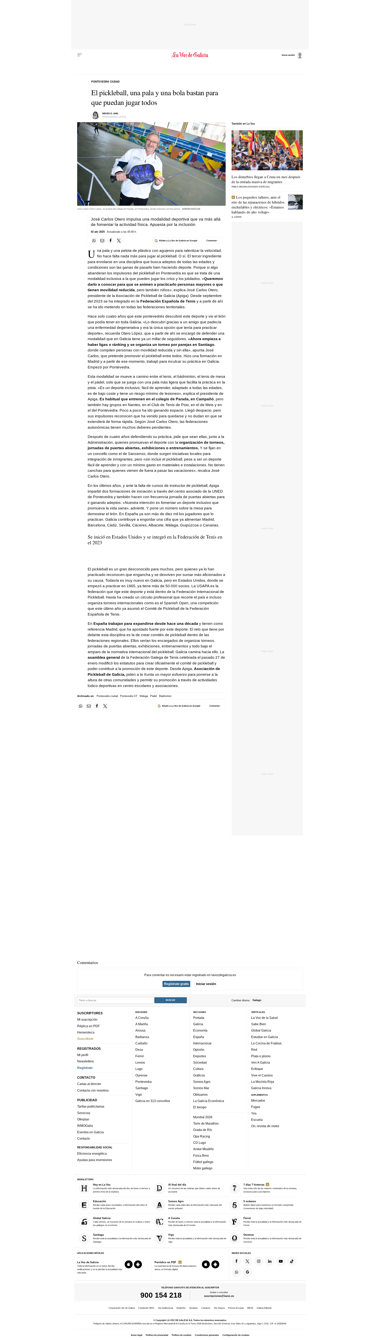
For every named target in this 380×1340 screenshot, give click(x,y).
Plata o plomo (261, 1056)
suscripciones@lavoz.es (219, 1295)
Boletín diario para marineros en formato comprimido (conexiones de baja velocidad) (268, 1205)
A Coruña (142, 1017)
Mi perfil (82, 1055)
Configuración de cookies (235, 1335)
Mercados (258, 1100)
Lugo (138, 1069)
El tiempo (199, 1107)
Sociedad (200, 1062)
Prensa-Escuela (236, 1308)
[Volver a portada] (190, 55)
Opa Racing (201, 1136)
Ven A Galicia (260, 1062)
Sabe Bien (258, 1024)
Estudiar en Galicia (264, 1037)
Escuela (257, 1119)
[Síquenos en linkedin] (270, 1261)
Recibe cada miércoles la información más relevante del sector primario (195, 1205)
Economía (200, 1030)
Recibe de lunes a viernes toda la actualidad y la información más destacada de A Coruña (197, 1221)
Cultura (198, 1069)
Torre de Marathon (206, 1123)
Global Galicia (261, 1030)
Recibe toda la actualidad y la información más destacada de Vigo (197, 1238)
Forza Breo (201, 1155)
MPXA (250, 1308)
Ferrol (139, 1056)
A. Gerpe (237, 217)
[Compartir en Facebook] (110, 240)
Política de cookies (181, 1335)
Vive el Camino (262, 1075)
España (198, 1037)
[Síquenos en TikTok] (292, 1261)
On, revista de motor (265, 1126)
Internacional (202, 1043)
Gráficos (199, 1075)
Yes (253, 1113)
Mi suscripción (87, 1019)
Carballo (141, 1043)
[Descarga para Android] (138, 1264)
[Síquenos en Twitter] (247, 1261)
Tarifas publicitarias (90, 1106)
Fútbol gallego (203, 1162)
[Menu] (80, 55)
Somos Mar (201, 1088)
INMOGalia (85, 1125)
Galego (257, 1000)
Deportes (199, 1056)
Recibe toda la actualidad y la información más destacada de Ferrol (272, 1221)
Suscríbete (85, 1038)
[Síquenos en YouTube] (281, 1261)
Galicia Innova (261, 1088)
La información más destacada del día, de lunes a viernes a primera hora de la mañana (121, 1188)
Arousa (140, 1030)
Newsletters (85, 1061)
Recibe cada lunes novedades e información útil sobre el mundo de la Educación (120, 1205)
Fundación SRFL (146, 1308)
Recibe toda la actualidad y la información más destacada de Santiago (122, 1238)
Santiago (141, 1088)
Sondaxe (193, 1308)
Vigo (138, 1094)
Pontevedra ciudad (107, 696)
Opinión (198, 1049)
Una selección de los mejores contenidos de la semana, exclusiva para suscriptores (270, 1188)
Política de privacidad (157, 1335)
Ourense (141, 1075)
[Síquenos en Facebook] (236, 1261)
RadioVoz (181, 1308)
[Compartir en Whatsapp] (94, 240)
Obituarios (200, 1094)
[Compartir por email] (102, 240)
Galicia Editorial (264, 1308)
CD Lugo (199, 1142)
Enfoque (257, 1069)
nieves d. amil (110, 113)
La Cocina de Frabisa (266, 1043)
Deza (139, 1049)
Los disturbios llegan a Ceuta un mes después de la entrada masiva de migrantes (266, 179)
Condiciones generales (207, 1335)
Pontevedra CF (128, 696)
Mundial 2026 (202, 1117)
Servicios (83, 1113)
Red (254, 1049)
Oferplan (83, 1119)
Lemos (140, 1062)
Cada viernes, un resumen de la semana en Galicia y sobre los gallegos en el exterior (121, 1221)
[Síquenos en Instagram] (258, 1261)
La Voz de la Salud (264, 1017)
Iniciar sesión (206, 984)
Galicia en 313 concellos (152, 1101)
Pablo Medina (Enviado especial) (251, 187)
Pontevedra (143, 1081)
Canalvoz (205, 1308)
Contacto (83, 1138)
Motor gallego (202, 1168)
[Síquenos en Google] (247, 1272)
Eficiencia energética (92, 1153)
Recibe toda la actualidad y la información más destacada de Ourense (272, 1238)
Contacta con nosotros (93, 1090)
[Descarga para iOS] (129, 1264)
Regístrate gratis (176, 984)
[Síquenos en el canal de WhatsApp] (236, 1272)
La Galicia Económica (208, 1101)
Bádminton (165, 696)
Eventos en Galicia (90, 1132)
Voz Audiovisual (165, 1308)
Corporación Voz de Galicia (122, 1308)
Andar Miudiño (203, 1149)
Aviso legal (136, 1335)
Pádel (153, 696)
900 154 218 (161, 1295)
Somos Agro (201, 1081)
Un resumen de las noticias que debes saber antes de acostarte (194, 1188)
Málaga (144, 696)
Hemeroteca (85, 1032)
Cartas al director (89, 1084)
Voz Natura (219, 1308)
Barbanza (142, 1037)
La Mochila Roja (262, 1081)
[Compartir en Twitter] (119, 240)
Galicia (198, 1024)
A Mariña (141, 1024)
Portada (198, 1017)
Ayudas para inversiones (94, 1160)
